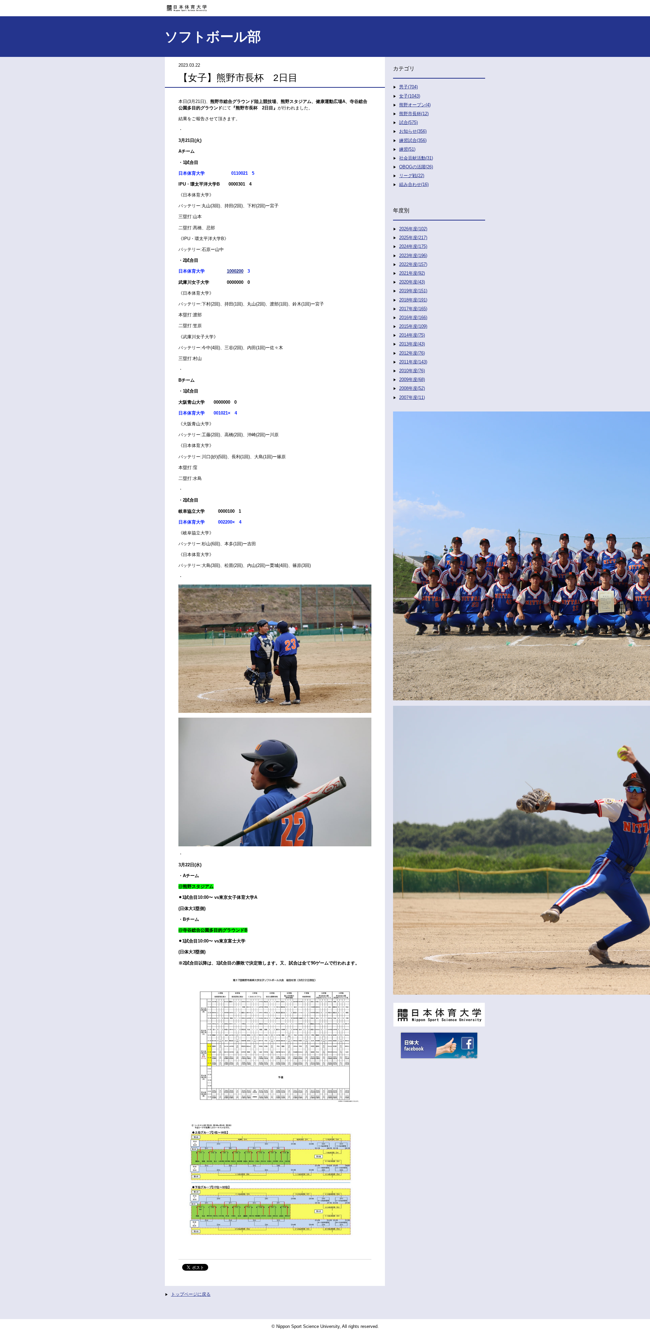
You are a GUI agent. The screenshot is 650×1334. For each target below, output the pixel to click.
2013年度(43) (412, 343)
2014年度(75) (412, 335)
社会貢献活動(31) (416, 158)
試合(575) (408, 122)
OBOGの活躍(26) (416, 166)
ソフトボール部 (213, 36)
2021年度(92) (412, 273)
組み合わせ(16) (414, 184)
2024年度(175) (413, 246)
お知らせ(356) (413, 131)
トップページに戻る (191, 1294)
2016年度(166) (413, 317)
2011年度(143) (413, 361)
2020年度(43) (412, 281)
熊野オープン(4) (415, 104)
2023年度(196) (413, 255)
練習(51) (407, 149)
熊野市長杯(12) (414, 113)
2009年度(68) (412, 379)
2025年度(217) (413, 237)
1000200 (235, 271)
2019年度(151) (413, 290)
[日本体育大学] (325, 6)
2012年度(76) (412, 353)
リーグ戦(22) (411, 175)
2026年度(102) (413, 228)
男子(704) (408, 86)
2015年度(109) (413, 326)
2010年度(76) (412, 370)
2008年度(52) (412, 388)
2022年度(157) (413, 264)
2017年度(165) (413, 308)
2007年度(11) (412, 397)
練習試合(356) (413, 140)
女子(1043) (409, 96)
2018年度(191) (413, 299)
